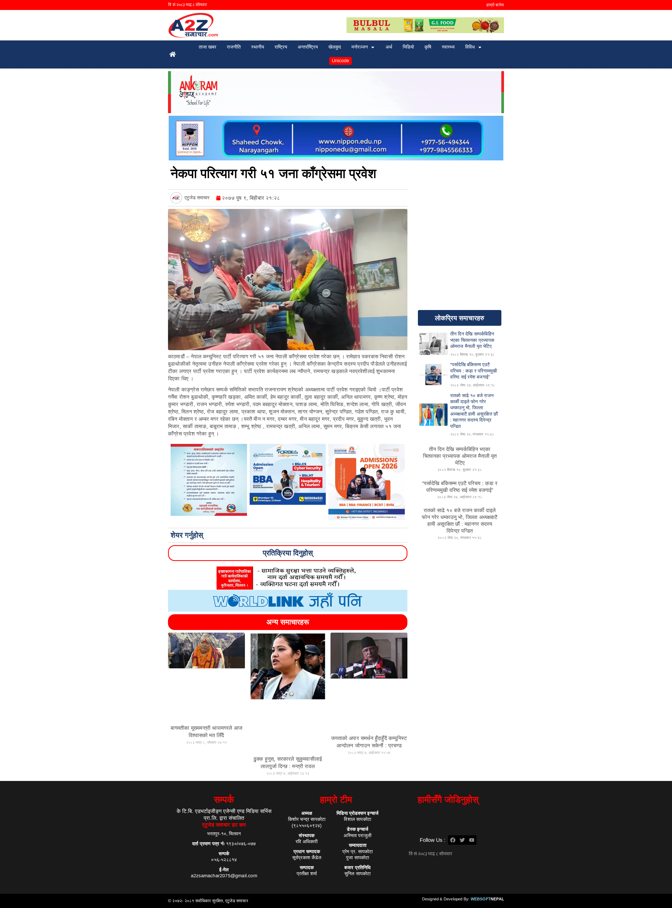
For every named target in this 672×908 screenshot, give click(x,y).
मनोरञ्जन (359, 47)
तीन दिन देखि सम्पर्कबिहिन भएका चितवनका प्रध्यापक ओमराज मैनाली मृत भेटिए (460, 456)
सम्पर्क (224, 799)
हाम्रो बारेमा (495, 5)
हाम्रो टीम (336, 799)
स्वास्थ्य (448, 47)
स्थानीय (257, 47)
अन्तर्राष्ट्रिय (308, 47)
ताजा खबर (207, 47)
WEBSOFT (487, 899)
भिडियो (408, 47)
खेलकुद (334, 47)
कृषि (427, 47)
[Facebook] (453, 840)
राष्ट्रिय (281, 47)
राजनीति (234, 47)
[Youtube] (471, 840)
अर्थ (389, 47)
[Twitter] (462, 840)
